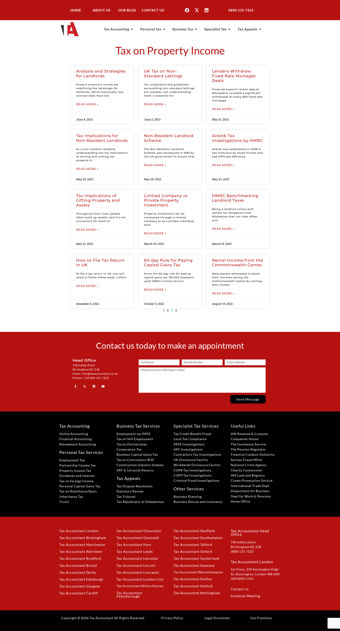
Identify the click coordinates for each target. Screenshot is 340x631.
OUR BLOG (127, 10)
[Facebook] (187, 10)
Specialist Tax (215, 29)
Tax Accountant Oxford (193, 551)
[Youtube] (103, 386)
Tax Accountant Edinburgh (81, 579)
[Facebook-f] (75, 386)
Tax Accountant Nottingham (197, 593)
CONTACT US (153, 10)
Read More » (87, 104)
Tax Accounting (116, 29)
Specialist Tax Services (196, 425)
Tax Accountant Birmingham (82, 538)
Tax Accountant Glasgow (79, 586)
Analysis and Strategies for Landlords (101, 73)
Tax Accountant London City (140, 579)
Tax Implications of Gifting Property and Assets (98, 200)
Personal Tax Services (81, 452)
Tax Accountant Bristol (78, 565)
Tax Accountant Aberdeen (80, 551)
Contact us (240, 589)
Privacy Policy (172, 618)
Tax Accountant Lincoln (136, 565)
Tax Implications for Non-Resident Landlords (102, 138)
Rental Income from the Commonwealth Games (237, 262)
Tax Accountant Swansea (194, 565)
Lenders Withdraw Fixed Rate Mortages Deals (234, 76)
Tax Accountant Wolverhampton (198, 572)
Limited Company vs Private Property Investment (166, 200)
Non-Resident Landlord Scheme (169, 138)
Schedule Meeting (245, 596)
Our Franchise (261, 618)
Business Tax (182, 29)
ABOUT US (101, 10)
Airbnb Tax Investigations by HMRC (237, 138)
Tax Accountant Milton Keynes (140, 586)
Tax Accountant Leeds (135, 551)
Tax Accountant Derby (77, 572)
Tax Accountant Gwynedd (138, 538)
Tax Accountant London (79, 531)
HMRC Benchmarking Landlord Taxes (235, 198)
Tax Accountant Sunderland (196, 558)
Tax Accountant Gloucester (139, 531)
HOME (75, 10)
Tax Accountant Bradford (80, 558)
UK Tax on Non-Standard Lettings (163, 73)
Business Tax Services (138, 425)
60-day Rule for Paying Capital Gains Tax (168, 262)
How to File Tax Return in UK (100, 262)
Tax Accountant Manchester (82, 545)
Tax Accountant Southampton (198, 538)
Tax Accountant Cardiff (78, 593)
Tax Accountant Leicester (137, 558)
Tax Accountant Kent (134, 545)
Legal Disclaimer (217, 618)
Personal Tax (150, 29)
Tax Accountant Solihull (193, 586)
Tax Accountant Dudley (193, 579)
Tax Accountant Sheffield (194, 531)
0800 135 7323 (241, 10)
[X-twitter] (196, 10)
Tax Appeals (247, 29)
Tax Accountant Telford (193, 545)
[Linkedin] (206, 10)
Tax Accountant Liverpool (138, 572)
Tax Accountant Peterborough (129, 594)
